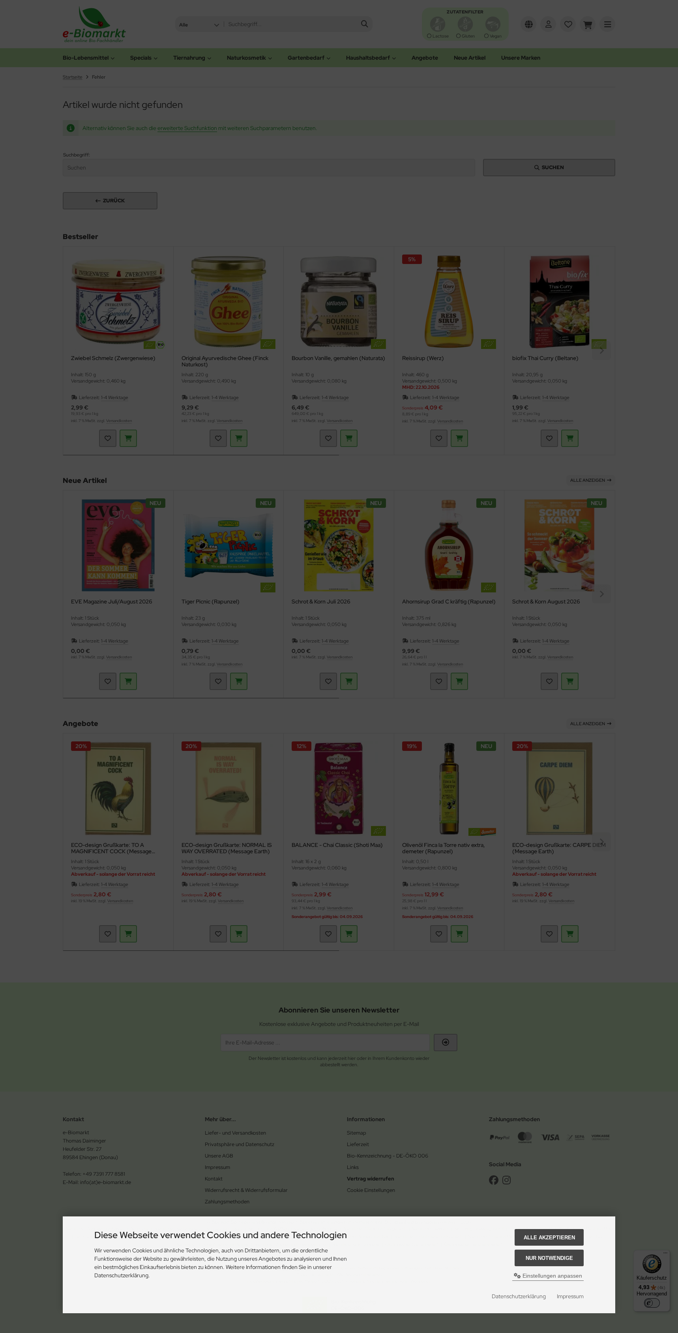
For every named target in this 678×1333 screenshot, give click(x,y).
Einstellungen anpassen (551, 1276)
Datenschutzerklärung (519, 1296)
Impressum (570, 1296)
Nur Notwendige (549, 1258)
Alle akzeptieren (549, 1238)
